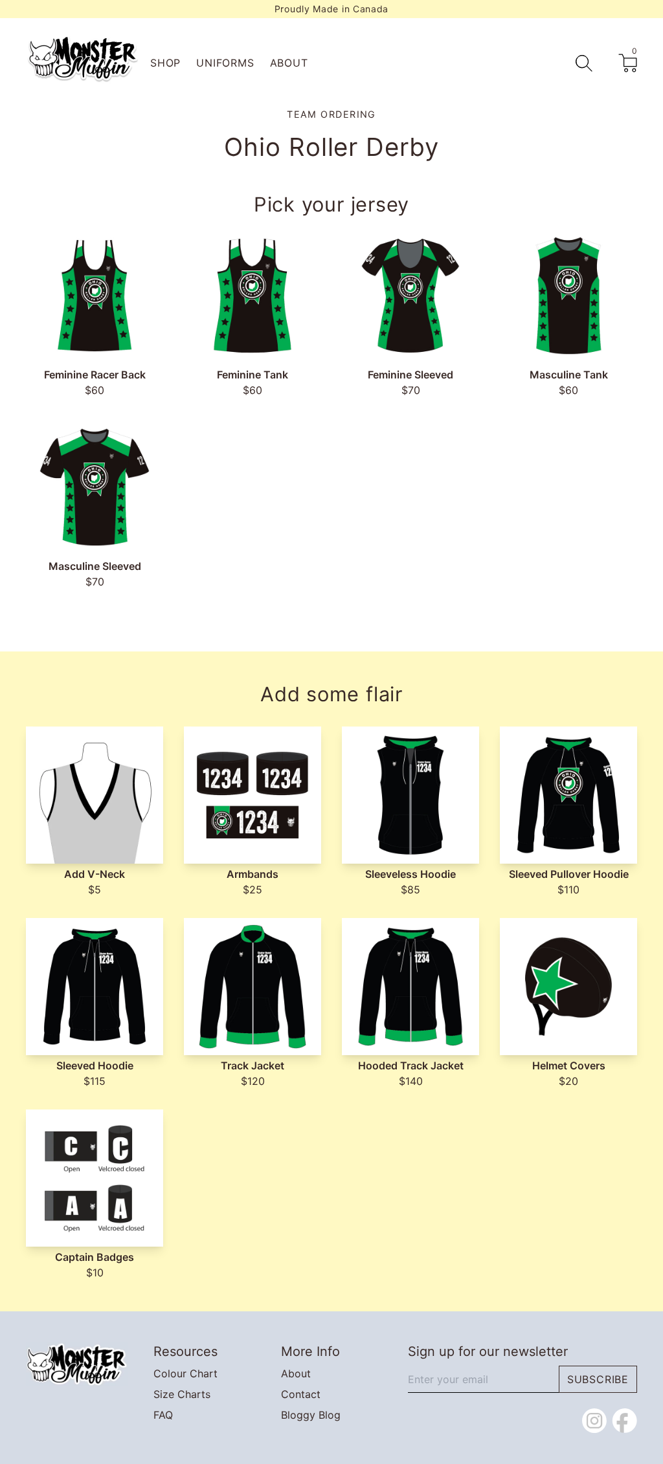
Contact (300, 1394)
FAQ (163, 1414)
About (289, 62)
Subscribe (598, 1379)
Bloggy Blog (311, 1414)
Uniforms (225, 62)
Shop (165, 62)
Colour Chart (185, 1373)
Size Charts (181, 1394)
